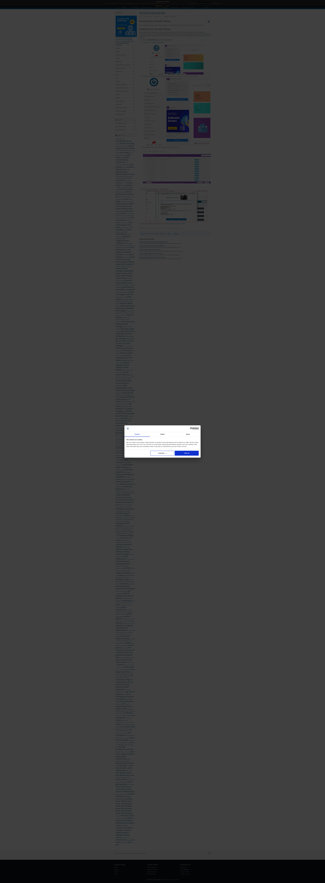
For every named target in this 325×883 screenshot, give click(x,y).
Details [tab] (162, 434)
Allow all (186, 453)
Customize (161, 453)
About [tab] (188, 434)
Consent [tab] (137, 434)
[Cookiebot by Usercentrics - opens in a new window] (191, 428)
